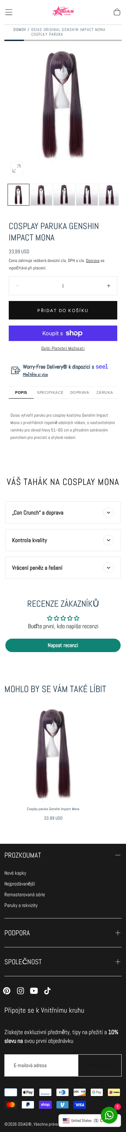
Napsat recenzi (63, 645)
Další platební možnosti (63, 348)
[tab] (21, 392)
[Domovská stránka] (63, 12)
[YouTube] (34, 991)
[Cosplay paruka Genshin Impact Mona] (53, 753)
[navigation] (24, 873)
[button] (8, 12)
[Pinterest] (7, 991)
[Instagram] (20, 991)
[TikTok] (47, 991)
